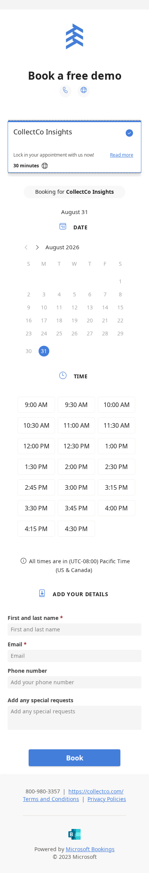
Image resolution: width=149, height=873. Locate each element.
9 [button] (28, 307)
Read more (121, 155)
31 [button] (44, 351)
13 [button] (90, 307)
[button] (26, 247)
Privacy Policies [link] (106, 799)
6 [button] (89, 294)
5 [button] (74, 294)
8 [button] (120, 294)
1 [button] (120, 281)
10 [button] (44, 307)
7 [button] (105, 294)
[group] (74, 467)
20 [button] (90, 320)
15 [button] (120, 307)
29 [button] (120, 333)
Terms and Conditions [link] (51, 799)
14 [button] (105, 307)
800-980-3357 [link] (43, 791)
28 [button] (105, 333)
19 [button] (74, 320)
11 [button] (59, 307)
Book (74, 757)
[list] (74, 149)
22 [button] (120, 320)
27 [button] (90, 333)
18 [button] (59, 320)
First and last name (33, 617)
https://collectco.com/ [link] (95, 791)
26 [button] (74, 333)
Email (15, 644)
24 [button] (44, 333)
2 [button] (28, 294)
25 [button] (59, 333)
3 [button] (43, 294)
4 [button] (59, 294)
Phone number (27, 670)
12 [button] (74, 307)
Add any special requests (40, 700)
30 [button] (29, 351)
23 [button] (29, 333)
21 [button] (105, 320)
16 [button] (29, 320)
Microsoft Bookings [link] (90, 849)
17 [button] (44, 320)
